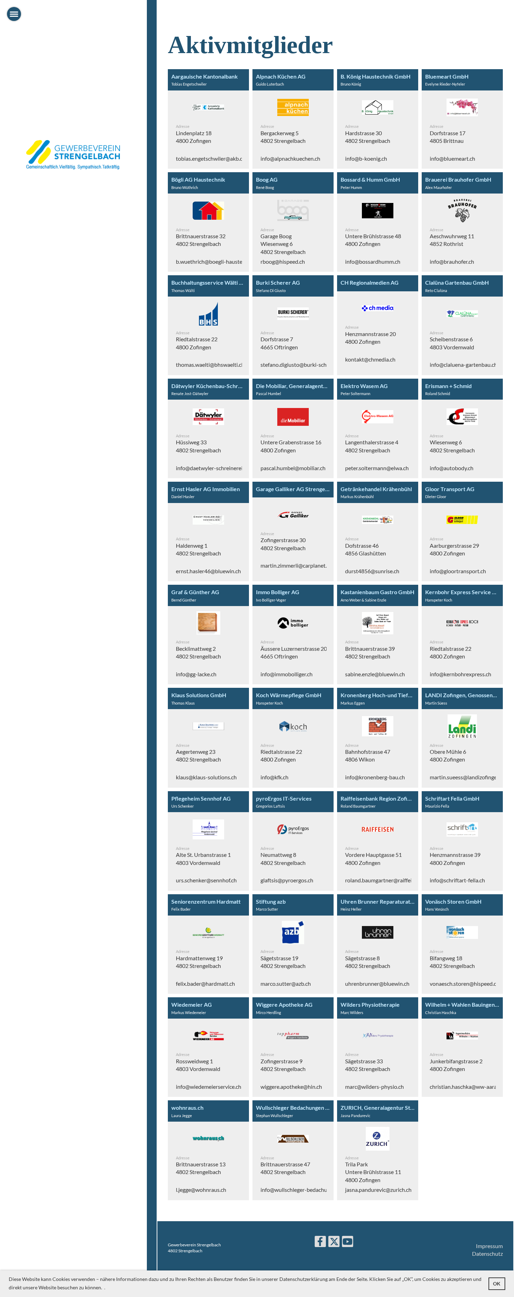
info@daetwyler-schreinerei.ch (212, 468)
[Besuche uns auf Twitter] (334, 1242)
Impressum (489, 1246)
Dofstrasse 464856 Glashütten (365, 549)
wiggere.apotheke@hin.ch (291, 1086)
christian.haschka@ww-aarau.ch (468, 1086)
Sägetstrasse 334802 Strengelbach (367, 1065)
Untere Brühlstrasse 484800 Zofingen (373, 240)
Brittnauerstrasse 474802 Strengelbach (285, 1168)
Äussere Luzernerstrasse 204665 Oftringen (293, 652)
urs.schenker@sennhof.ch (206, 880)
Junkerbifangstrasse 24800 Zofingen (456, 1065)
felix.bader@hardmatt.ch (205, 983)
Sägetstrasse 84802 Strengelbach (367, 962)
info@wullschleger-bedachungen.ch (303, 1189)
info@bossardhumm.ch (372, 261)
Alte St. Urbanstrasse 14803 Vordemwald (203, 858)
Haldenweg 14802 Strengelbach (198, 549)
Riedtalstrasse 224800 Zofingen (196, 343)
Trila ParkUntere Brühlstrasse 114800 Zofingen (373, 1172)
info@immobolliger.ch (286, 674)
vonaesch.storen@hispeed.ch (464, 983)
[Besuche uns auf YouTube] (347, 1242)
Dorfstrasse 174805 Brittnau (447, 137)
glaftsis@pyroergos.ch (286, 880)
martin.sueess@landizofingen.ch (468, 777)
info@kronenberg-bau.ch (375, 777)
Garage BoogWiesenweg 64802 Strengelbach (283, 244)
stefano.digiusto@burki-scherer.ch (301, 364)
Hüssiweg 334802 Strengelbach (198, 446)
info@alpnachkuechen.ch (290, 158)
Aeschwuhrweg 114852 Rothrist (452, 240)
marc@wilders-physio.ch (374, 1086)
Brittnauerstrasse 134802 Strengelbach (201, 1168)
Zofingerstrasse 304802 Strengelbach (283, 544)
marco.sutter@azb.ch (285, 983)
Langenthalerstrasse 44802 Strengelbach (371, 446)
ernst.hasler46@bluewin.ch (208, 571)
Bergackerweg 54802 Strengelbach (283, 137)
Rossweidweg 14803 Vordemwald (198, 1065)
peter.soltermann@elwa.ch (377, 468)
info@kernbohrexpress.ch (460, 674)
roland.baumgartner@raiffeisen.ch (386, 880)
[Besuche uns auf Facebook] (320, 1242)
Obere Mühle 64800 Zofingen (448, 755)
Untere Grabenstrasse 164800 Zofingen (290, 446)
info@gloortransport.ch (458, 571)
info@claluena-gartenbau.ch (463, 364)
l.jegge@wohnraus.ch (201, 1189)
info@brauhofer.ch (452, 261)
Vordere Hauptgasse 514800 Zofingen (373, 858)
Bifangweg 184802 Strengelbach (452, 962)
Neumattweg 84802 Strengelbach (283, 858)
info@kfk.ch (274, 777)
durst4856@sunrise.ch (372, 571)
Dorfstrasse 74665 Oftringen (279, 343)
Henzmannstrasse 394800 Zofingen (455, 858)
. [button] (104, 1287)
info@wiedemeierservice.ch (208, 1086)
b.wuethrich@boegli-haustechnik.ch (219, 261)
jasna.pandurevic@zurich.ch (378, 1189)
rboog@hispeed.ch (282, 261)
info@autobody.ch (451, 468)
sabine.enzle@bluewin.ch (375, 674)
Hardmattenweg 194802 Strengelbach (199, 962)
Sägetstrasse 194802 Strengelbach (283, 962)
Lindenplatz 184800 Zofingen (194, 137)
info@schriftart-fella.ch (457, 880)
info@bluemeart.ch (452, 158)
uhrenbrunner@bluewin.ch (377, 983)
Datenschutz (487, 1253)
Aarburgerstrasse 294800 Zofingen (454, 549)
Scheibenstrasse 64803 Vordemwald (452, 343)
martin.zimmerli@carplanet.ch (296, 565)
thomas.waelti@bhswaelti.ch (210, 364)
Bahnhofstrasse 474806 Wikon (367, 755)
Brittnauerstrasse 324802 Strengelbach (201, 240)
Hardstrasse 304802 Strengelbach (367, 137)
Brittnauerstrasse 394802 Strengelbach (370, 652)
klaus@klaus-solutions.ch (206, 777)
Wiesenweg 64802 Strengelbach (452, 446)
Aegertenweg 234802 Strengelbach (198, 755)
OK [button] (496, 1284)
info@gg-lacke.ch (196, 674)
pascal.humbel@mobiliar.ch (293, 468)
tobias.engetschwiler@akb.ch (210, 158)
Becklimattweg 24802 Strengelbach (198, 652)
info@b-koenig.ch (366, 158)
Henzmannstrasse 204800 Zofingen (370, 337)
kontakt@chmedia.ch (370, 359)
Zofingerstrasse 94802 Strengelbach (283, 1065)
